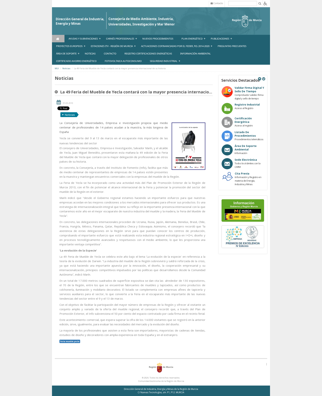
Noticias (66, 68)
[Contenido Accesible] (265, 3)
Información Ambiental (195, 53)
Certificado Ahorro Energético (76, 61)
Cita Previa (242, 173)
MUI (57, 68)
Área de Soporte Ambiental (246, 147)
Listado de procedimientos (245, 133)
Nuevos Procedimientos (157, 38)
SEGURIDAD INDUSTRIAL (163, 61)
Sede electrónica (246, 159)
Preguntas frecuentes (232, 46)
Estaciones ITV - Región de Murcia (112, 46)
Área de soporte (66, 53)
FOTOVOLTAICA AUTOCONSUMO (123, 61)
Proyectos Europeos (69, 46)
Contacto (110, 53)
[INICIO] (58, 38)
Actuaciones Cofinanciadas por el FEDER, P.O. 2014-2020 (175, 46)
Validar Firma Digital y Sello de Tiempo (249, 89)
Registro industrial (247, 104)
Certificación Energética (243, 120)
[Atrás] (57, 92)
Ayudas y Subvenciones (83, 38)
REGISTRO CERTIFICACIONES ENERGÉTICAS (148, 53)
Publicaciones (220, 38)
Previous (259, 79)
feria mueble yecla (69, 341)
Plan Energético (192, 38)
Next (263, 79)
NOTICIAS (90, 53)
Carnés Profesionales (120, 38)
